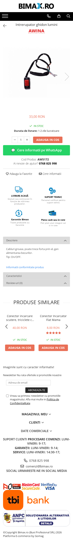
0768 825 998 (38, 461)
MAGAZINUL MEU (35, 414)
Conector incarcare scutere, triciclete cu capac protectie (20, 318)
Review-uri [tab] (14, 283)
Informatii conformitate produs (25, 267)
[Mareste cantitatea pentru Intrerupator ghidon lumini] (27, 140)
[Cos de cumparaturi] (59, 16)
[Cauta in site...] (68, 16)
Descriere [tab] (11, 240)
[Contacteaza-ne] (48, 16)
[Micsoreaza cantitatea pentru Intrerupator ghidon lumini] (15, 140)
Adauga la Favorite (20, 174)
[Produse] (5, 17)
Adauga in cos (47, 140)
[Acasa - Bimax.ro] (36, 6)
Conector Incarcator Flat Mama (53, 318)
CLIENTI (35, 422)
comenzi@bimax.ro (39, 466)
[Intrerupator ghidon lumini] (36, 72)
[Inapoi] (3, 25)
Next (66, 77)
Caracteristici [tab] (14, 276)
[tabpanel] (36, 72)
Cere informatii (51, 174)
